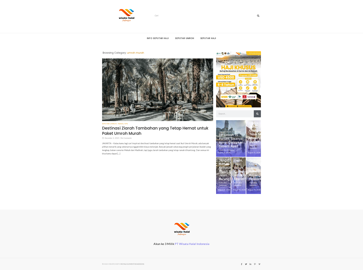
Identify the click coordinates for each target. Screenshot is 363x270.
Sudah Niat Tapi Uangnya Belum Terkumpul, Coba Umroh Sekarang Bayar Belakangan (258, 162)
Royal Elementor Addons (132, 264)
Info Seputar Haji (158, 38)
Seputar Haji (208, 38)
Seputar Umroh (184, 38)
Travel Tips (123, 124)
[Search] (258, 16)
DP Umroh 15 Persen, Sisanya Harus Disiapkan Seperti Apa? (231, 140)
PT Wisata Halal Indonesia (192, 243)
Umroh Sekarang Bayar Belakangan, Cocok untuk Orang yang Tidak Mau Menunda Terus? (258, 125)
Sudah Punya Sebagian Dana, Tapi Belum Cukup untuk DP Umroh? (241, 164)
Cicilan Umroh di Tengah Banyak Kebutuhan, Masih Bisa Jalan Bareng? (227, 166)
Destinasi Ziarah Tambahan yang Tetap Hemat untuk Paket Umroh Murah (155, 131)
